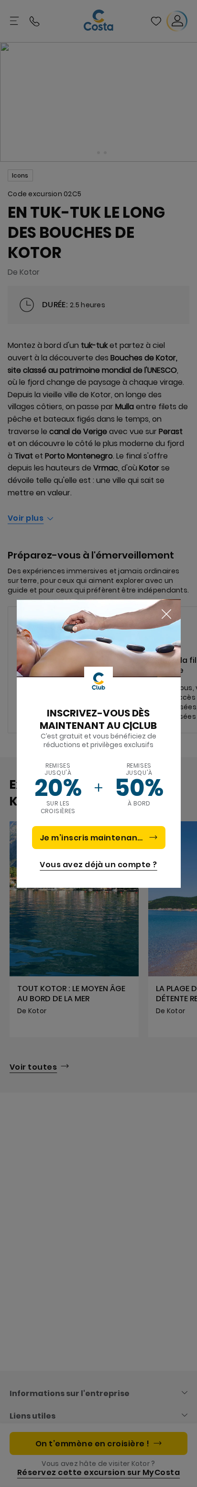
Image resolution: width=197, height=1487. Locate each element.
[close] (166, 614)
